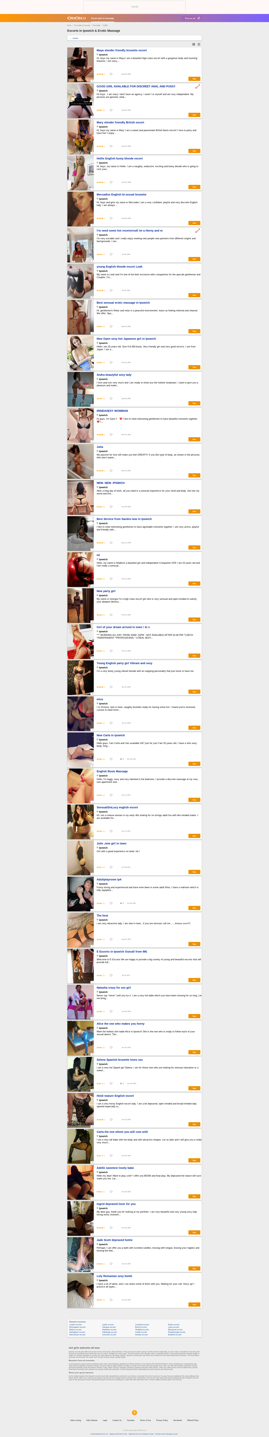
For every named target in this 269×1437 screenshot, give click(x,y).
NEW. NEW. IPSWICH (111, 482)
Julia (100, 446)
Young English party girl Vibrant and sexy (124, 663)
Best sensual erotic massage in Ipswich (123, 302)
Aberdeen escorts (109, 1330)
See (194, 79)
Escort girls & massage (102, 18)
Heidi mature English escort (115, 1095)
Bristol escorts (141, 1327)
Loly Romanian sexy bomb (114, 1276)
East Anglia (96, 25)
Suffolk (105, 25)
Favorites (131, 1420)
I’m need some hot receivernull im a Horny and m (130, 230)
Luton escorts (173, 1327)
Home (69, 25)
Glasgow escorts (109, 1327)
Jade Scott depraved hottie (115, 1240)
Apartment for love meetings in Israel (141, 1434)
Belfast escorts (75, 1330)
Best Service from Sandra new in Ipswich (124, 519)
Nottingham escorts (77, 1332)
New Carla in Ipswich (111, 735)
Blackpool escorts (175, 1330)
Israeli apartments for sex (99, 1434)
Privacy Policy (162, 1420)
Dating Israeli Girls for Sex (118, 1434)
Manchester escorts (77, 1335)
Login (105, 1420)
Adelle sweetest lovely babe (115, 1167)
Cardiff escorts (141, 1332)
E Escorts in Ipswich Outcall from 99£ (122, 951)
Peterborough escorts (176, 1332)
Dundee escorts (141, 1335)
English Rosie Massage (112, 771)
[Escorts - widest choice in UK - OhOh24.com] (76, 18)
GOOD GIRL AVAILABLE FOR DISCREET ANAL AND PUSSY (136, 86)
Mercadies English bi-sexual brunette (121, 194)
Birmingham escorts (77, 1327)
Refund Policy (193, 1420)
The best (102, 915)
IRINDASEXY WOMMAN (112, 410)
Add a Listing (75, 1420)
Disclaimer (177, 1420)
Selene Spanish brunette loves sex (120, 1059)
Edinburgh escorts (109, 1332)
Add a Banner (91, 1420)
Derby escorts (173, 1325)
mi (98, 555)
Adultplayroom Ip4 (109, 879)
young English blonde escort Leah (119, 266)
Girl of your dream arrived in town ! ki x (123, 627)
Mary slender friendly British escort (120, 122)
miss (100, 699)
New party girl (106, 591)
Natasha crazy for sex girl (114, 987)
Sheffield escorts (142, 1330)
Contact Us (117, 1420)
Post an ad (190, 18)
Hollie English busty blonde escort (120, 158)
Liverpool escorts (142, 1325)
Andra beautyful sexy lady (114, 374)
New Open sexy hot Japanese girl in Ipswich (126, 338)
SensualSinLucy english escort (117, 807)
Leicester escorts (109, 1335)
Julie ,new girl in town (111, 843)
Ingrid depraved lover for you (116, 1203)
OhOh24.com (141, 1430)
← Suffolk (74, 38)
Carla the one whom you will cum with (122, 1131)
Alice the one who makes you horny (120, 1023)
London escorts (75, 1325)
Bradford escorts (175, 1335)
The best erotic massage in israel (166, 1434)
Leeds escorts (108, 1325)
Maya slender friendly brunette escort (122, 50)
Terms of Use (145, 1420)
